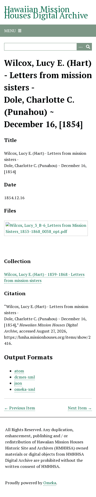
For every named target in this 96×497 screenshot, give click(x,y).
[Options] (80, 47)
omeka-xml (24, 389)
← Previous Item (19, 408)
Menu (10, 30)
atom (19, 371)
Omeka (49, 483)
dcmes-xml (24, 377)
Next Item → (80, 408)
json (18, 383)
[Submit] (88, 47)
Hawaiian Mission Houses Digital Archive (46, 12)
